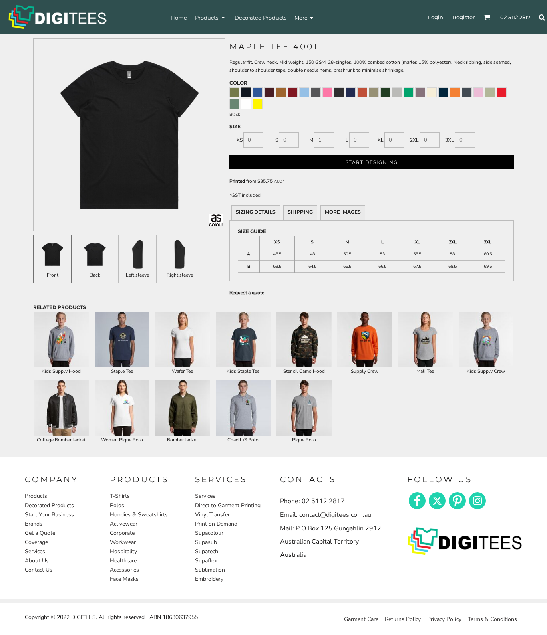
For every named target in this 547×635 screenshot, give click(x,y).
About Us (37, 560)
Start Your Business (49, 514)
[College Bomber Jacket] (61, 408)
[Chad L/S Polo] (243, 408)
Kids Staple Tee (243, 371)
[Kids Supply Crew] (486, 340)
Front (52, 275)
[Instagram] (477, 500)
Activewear (123, 524)
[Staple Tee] (122, 340)
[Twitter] (437, 500)
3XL (449, 140)
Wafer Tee (182, 371)
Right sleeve (180, 275)
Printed (237, 181)
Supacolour (209, 533)
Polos (117, 505)
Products (36, 496)
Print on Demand (216, 524)
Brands (33, 524)
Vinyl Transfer (212, 514)
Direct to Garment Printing (228, 505)
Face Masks (124, 579)
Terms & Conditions (492, 619)
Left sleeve (137, 275)
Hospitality (123, 551)
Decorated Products (49, 505)
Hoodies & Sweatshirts (139, 514)
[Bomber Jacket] (183, 408)
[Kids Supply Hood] (61, 340)
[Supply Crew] (365, 340)
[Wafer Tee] (183, 340)
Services (35, 551)
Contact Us (38, 570)
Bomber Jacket (182, 440)
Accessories (124, 570)
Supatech (206, 551)
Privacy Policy (444, 619)
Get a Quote (40, 533)
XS (240, 140)
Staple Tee (122, 371)
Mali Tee (425, 371)
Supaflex (206, 560)
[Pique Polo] (304, 408)
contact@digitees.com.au (335, 514)
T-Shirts (120, 496)
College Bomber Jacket (61, 440)
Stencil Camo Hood (304, 371)
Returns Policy (403, 619)
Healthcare (123, 560)
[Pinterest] (457, 500)
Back (95, 275)
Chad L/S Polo (243, 440)
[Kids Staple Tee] (243, 340)
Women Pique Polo (122, 440)
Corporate (122, 533)
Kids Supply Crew (486, 371)
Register (463, 17)
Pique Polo (304, 440)
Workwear (123, 542)
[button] (211, 17)
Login (435, 17)
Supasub (206, 542)
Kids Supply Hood (61, 371)
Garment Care (361, 619)
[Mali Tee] (425, 340)
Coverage (36, 542)
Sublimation (210, 570)
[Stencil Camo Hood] (304, 340)
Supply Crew (364, 371)
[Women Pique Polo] (122, 408)
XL (381, 140)
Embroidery (209, 579)
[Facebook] (417, 500)
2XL (414, 140)
